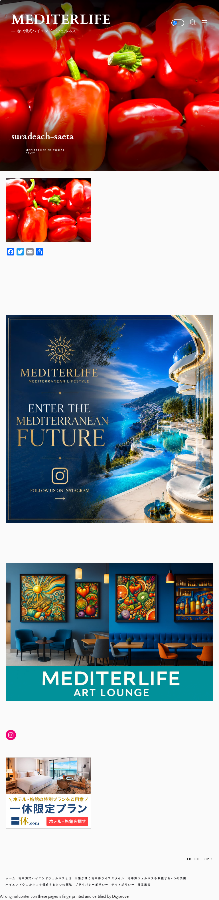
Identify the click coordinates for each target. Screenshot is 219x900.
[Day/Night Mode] (178, 23)
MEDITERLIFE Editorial (45, 150)
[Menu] (204, 23)
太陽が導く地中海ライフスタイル (100, 878)
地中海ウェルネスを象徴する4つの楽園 (157, 878)
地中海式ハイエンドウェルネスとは (45, 878)
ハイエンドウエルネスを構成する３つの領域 (39, 884)
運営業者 (144, 884)
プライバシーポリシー (92, 884)
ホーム (11, 878)
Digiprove (120, 896)
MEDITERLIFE (61, 19)
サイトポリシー (123, 884)
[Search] (192, 23)
